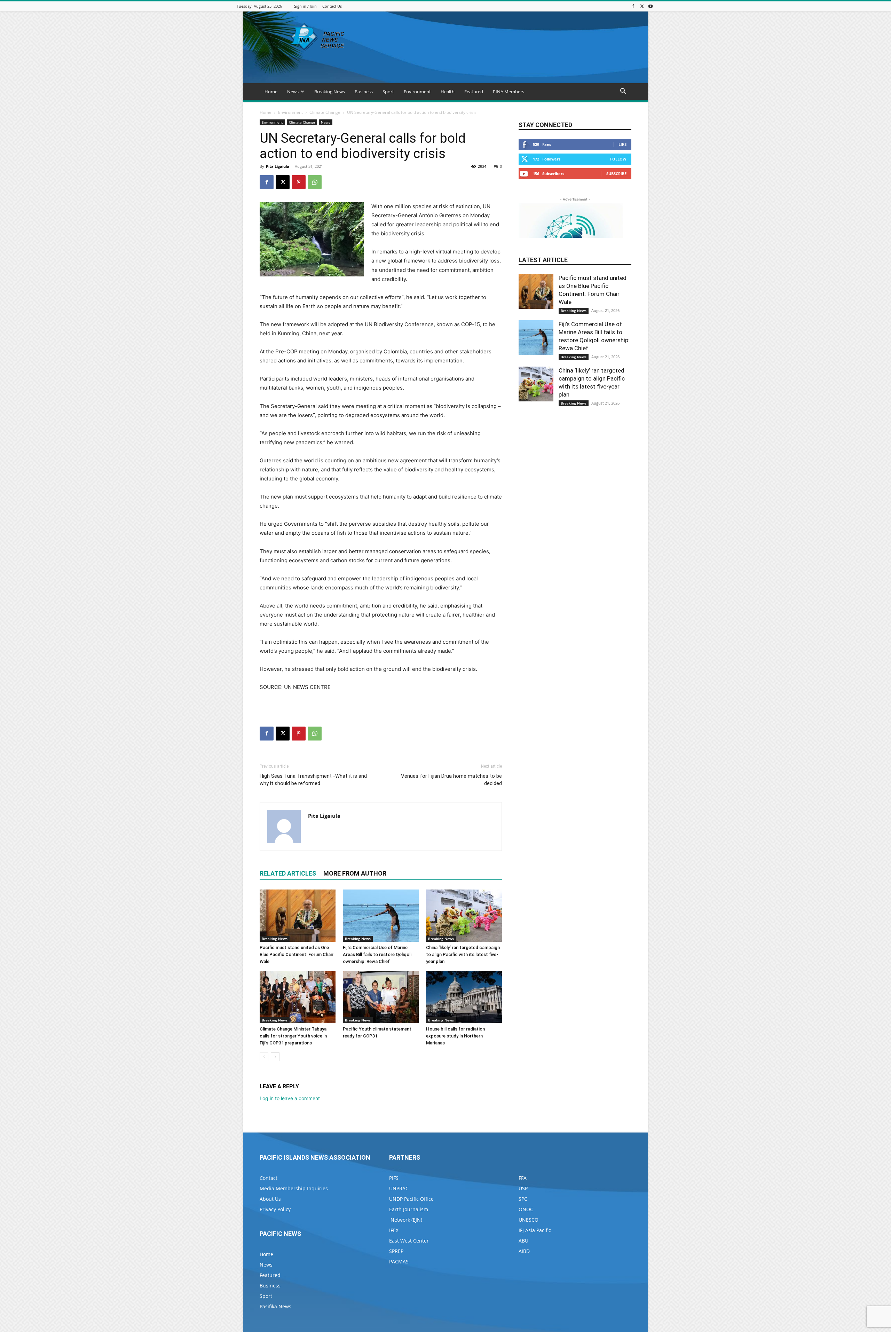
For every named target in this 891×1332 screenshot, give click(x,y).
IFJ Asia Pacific (535, 1230)
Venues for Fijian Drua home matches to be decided (451, 779)
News (293, 91)
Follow (618, 159)
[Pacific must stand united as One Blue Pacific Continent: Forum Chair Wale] (298, 916)
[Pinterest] (299, 182)
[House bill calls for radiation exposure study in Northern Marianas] (464, 997)
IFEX (394, 1230)
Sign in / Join (305, 6)
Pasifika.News (275, 1306)
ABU (523, 1240)
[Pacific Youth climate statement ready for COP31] (381, 997)
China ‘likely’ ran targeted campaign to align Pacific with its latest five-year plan (463, 954)
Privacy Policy (275, 1209)
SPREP (396, 1251)
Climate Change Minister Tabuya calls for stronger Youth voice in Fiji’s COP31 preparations (293, 1035)
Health (448, 91)
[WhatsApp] (315, 182)
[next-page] (275, 1056)
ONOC (526, 1209)
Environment (417, 91)
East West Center (409, 1240)
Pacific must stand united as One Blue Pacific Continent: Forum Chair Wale (296, 954)
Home (271, 91)
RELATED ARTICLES (288, 873)
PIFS (394, 1178)
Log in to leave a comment (290, 1098)
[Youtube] (650, 6)
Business (364, 91)
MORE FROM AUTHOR (354, 873)
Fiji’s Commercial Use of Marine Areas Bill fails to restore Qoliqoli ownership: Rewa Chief (377, 954)
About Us (270, 1199)
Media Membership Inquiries (294, 1188)
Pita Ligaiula (277, 166)
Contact (268, 1178)
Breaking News (329, 91)
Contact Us (332, 6)
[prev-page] (264, 1056)
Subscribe (616, 173)
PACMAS (399, 1261)
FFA (523, 1178)
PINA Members (508, 91)
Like (622, 144)
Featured (473, 91)
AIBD (524, 1251)
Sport (388, 91)
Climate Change (324, 112)
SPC (523, 1199)
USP (523, 1188)
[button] (623, 92)
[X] (642, 6)
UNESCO (528, 1219)
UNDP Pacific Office (411, 1199)
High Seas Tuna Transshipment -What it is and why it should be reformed (313, 779)
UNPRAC (399, 1188)
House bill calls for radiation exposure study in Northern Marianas (455, 1035)
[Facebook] (633, 6)
